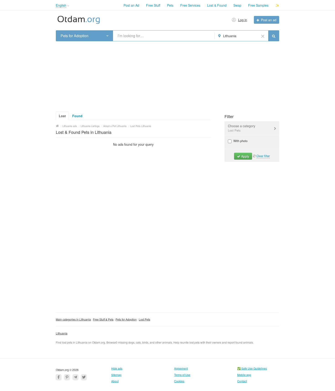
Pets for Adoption (126, 319)
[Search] (273, 35)
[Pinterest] (67, 377)
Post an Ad (131, 5)
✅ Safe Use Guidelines (252, 368)
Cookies (179, 381)
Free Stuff (153, 5)
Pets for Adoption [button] (74, 36)
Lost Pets (144, 319)
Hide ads (116, 368)
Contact (242, 381)
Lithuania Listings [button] (90, 126)
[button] (68, 5)
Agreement (181, 368)
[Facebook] (58, 377)
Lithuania (61, 333)
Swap (237, 5)
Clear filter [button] (263, 156)
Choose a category (241, 128)
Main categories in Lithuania (73, 319)
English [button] (61, 5)
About (115, 381)
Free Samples (258, 5)
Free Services (190, 5)
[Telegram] (75, 377)
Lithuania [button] (229, 36)
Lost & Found (217, 5)
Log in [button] (242, 20)
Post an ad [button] (268, 20)
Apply (244, 156)
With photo (239, 141)
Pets (170, 5)
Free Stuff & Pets (103, 319)
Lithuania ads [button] (69, 126)
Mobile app (244, 375)
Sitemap (116, 375)
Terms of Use (182, 375)
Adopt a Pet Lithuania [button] (114, 126)
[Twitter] (84, 377)
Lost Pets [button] (234, 130)
